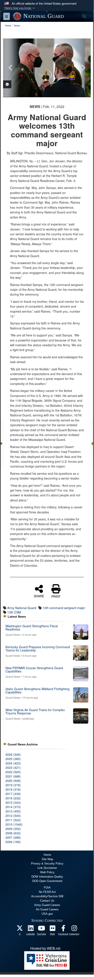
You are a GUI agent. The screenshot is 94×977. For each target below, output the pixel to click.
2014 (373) (13, 807)
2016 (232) (13, 798)
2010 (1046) (13, 824)
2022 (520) (13, 772)
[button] (20, 8)
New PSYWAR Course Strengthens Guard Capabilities (34, 669)
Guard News (12, 634)
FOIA (47, 887)
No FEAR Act (47, 892)
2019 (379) (13, 785)
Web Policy (47, 872)
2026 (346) (13, 754)
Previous (10, 67)
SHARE (39, 596)
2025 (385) (13, 759)
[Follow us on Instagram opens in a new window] (74, 929)
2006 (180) (13, 842)
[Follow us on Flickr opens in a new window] (52, 929)
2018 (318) (13, 789)
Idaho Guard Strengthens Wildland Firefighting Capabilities (37, 690)
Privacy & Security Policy (47, 863)
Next (83, 67)
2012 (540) (13, 815)
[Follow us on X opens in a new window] (19, 929)
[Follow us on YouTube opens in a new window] (41, 929)
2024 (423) (13, 763)
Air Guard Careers (47, 909)
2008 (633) (13, 833)
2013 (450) (13, 811)
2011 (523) (13, 820)
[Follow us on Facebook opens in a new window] (63, 929)
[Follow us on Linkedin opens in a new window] (30, 929)
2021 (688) (13, 776)
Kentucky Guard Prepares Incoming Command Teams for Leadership (37, 648)
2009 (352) (13, 828)
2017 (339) (13, 794)
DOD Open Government (47, 881)
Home (47, 854)
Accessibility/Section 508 (47, 896)
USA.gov (47, 913)
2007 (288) (13, 837)
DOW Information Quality (47, 876)
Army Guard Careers (47, 905)
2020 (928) (13, 780)
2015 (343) (13, 802)
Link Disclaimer (47, 868)
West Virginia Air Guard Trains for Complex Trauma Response (35, 711)
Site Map (47, 859)
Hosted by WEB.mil (45, 948)
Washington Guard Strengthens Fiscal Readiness (31, 627)
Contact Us (47, 900)
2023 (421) (13, 767)
